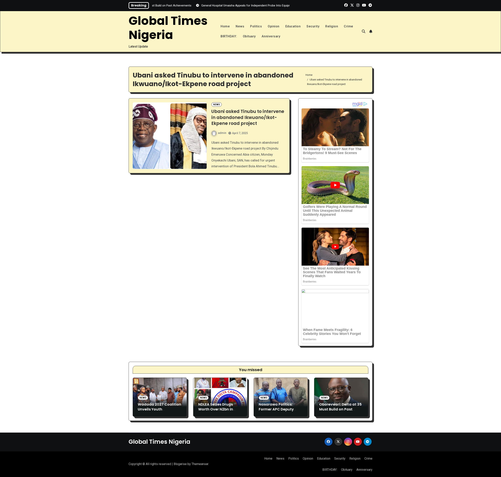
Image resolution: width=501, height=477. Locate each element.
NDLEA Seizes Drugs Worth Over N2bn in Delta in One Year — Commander (215, 412)
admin (222, 132)
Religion (331, 26)
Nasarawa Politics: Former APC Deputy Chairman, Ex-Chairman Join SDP (276, 412)
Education (293, 26)
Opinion (273, 26)
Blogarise (180, 464)
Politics (256, 26)
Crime (348, 26)
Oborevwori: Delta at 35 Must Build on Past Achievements (340, 409)
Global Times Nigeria (168, 28)
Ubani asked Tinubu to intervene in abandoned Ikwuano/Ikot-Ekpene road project (247, 117)
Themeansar (200, 464)
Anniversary (271, 36)
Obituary (249, 36)
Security (312, 26)
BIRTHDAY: (229, 36)
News (240, 26)
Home (225, 26)
